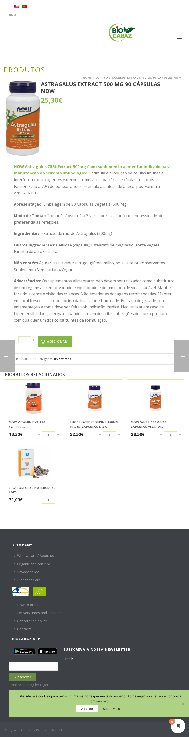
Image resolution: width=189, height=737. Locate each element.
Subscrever (22, 677)
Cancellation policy (32, 621)
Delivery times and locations (39, 612)
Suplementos (62, 359)
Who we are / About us (35, 555)
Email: (68, 658)
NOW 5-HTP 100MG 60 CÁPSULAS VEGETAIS (149, 424)
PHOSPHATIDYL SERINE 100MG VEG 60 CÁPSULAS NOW (94, 424)
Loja (99, 77)
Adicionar (57, 341)
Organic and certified (33, 564)
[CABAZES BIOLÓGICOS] (122, 32)
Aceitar (87, 709)
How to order (28, 604)
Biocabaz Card (28, 580)
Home (87, 77)
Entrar (13, 15)
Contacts (24, 629)
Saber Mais (111, 709)
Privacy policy (28, 572)
